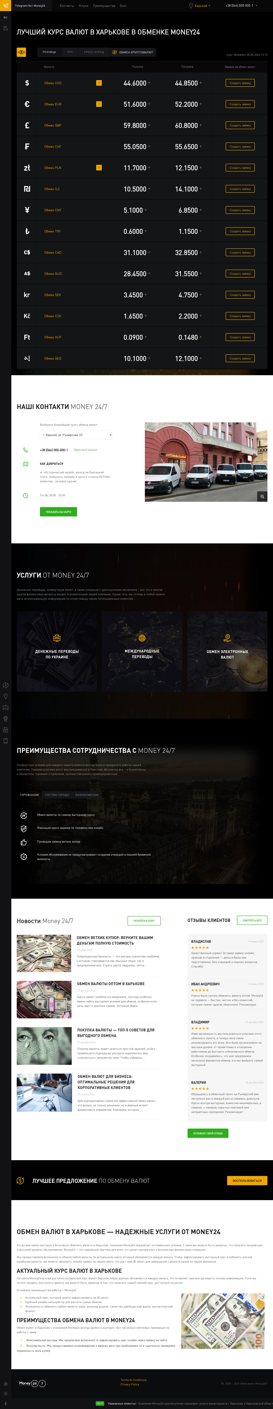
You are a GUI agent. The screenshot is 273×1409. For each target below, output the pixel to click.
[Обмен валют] (5, 685)
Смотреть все (252, 920)
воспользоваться (247, 1180)
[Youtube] (5, 1383)
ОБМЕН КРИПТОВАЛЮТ (136, 52)
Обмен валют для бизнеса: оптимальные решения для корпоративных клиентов (106, 1082)
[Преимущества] (5, 718)
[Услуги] (5, 707)
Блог (123, 6)
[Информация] (5, 740)
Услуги (83, 6)
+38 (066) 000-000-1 (240, 5)
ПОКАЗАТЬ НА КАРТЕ (58, 511)
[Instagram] (5, 1393)
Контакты (67, 6)
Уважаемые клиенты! (90, 1403)
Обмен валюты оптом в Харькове (111, 983)
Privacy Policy (130, 1384)
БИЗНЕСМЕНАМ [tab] (87, 795)
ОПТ (70, 52)
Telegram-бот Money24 (30, 5)
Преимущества (104, 6)
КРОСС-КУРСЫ (94, 52)
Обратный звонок (85, 450)
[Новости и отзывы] (5, 729)
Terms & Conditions (134, 1380)
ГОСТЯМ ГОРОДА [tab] (57, 795)
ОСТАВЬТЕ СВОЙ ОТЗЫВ (208, 1133)
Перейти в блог (144, 920)
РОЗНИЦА (49, 52)
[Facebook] (5, 1404)
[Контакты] (5, 696)
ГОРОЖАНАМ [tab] (29, 795)
